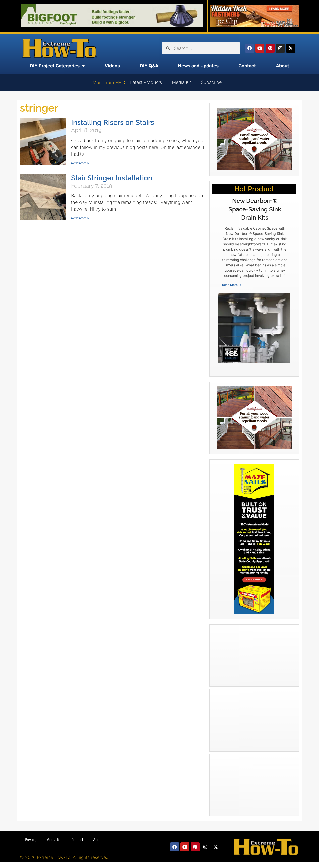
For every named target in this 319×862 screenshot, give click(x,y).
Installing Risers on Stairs (112, 122)
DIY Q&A (149, 65)
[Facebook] (249, 48)
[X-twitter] (290, 48)
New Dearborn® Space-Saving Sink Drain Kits (254, 209)
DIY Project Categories (55, 65)
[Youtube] (259, 48)
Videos (112, 65)
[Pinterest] (270, 48)
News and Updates (198, 65)
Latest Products (146, 82)
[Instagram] (280, 48)
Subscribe (211, 82)
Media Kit (181, 82)
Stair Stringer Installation (111, 178)
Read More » (80, 163)
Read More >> (232, 285)
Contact (247, 65)
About (282, 65)
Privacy (30, 839)
